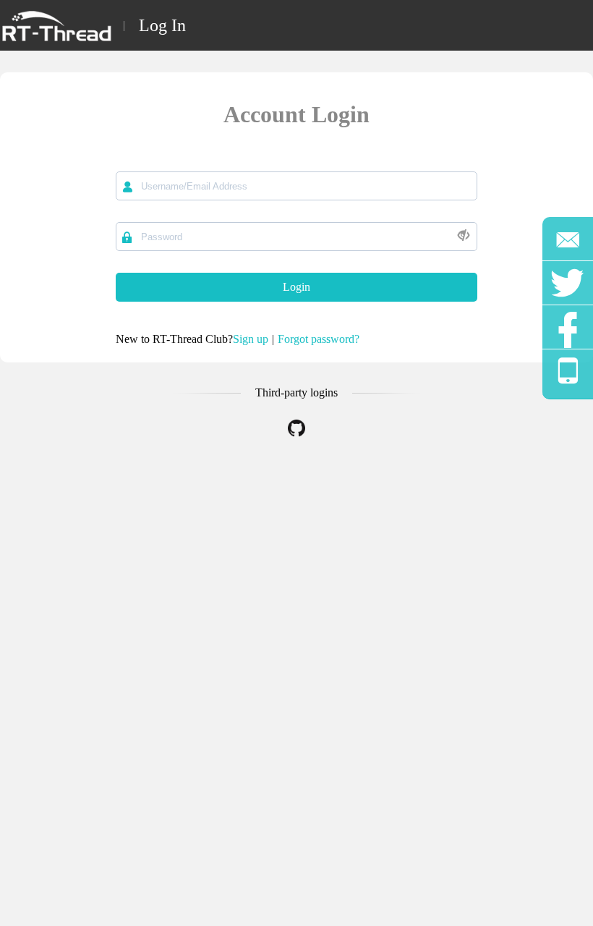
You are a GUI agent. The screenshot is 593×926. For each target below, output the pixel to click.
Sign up (250, 339)
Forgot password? (318, 339)
